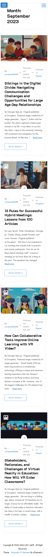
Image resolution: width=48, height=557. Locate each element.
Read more (37, 137)
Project (40, 203)
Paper (39, 76)
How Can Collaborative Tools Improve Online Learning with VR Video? (23, 342)
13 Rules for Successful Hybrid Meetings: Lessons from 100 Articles (24, 217)
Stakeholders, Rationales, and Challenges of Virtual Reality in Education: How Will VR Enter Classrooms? (22, 471)
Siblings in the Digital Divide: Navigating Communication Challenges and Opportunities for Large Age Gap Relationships (24, 94)
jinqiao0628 (11, 74)
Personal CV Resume (20, 552)
